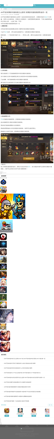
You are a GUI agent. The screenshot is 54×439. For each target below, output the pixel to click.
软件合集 (1, 423)
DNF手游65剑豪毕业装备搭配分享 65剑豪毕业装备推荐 (17, 382)
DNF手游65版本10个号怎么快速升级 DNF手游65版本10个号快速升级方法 (22, 372)
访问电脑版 (27, 426)
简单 (29, 166)
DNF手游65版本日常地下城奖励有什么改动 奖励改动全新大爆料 (20, 363)
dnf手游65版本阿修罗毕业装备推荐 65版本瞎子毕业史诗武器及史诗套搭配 (22, 391)
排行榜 (0, 422)
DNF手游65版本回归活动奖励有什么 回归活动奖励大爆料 (18, 368)
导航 (47, 425)
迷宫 (6, 32)
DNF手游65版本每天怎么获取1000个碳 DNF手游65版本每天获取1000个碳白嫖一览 (24, 358)
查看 (7, 415)
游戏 (0, 419)
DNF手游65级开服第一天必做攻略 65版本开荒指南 (16, 401)
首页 (0, 418)
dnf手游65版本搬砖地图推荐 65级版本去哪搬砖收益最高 (18, 396)
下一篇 (2, 171)
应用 (0, 420)
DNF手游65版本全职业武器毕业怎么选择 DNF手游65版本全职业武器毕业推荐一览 (24, 377)
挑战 (46, 17)
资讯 (37, 425)
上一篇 (0, 171)
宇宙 (2, 119)
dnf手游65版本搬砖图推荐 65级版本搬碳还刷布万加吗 (17, 386)
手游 (17, 425)
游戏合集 (6, 426)
